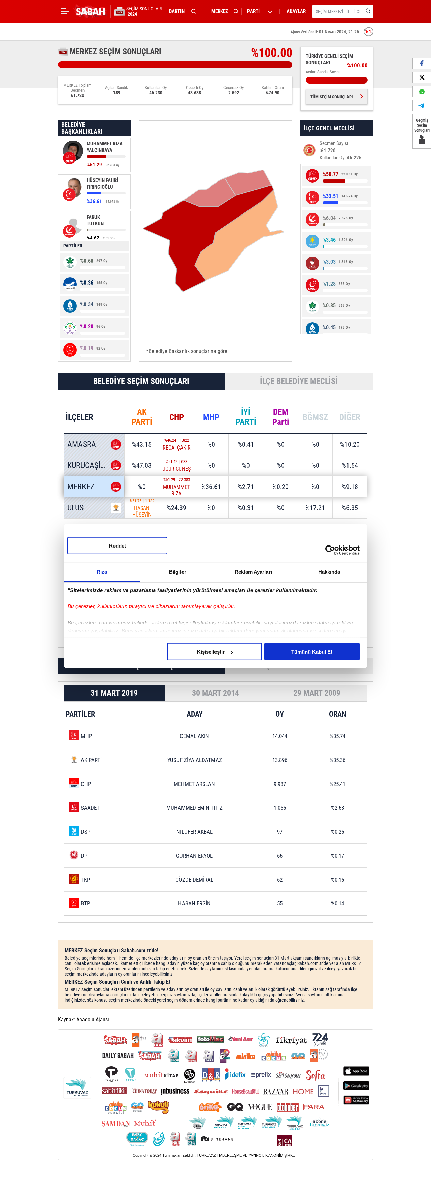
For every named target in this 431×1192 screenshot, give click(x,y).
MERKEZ (81, 486)
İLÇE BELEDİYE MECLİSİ (299, 381)
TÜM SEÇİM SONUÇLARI (331, 96)
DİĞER (349, 417)
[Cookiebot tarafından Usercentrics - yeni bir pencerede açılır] (330, 550)
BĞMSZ (315, 417)
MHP (211, 417)
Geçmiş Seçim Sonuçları (422, 125)
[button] (180, 11)
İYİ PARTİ (246, 417)
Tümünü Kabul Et (311, 652)
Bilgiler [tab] (177, 572)
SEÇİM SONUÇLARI (144, 11)
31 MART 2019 (114, 693)
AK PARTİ (142, 417)
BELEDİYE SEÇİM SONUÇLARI (141, 381)
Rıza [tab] (102, 572)
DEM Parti (280, 417)
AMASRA (81, 444)
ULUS (75, 507)
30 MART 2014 (215, 693)
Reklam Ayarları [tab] (253, 572)
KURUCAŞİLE (87, 465)
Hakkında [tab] (329, 572)
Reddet (117, 546)
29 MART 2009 (316, 693)
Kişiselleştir (211, 652)
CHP (176, 417)
